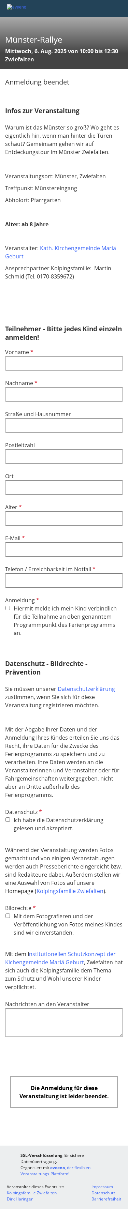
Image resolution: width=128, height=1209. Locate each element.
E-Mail (14, 538)
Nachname (20, 383)
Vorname (18, 352)
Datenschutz (23, 812)
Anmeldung (21, 600)
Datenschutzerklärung (86, 689)
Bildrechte (19, 908)
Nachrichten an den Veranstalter (47, 1004)
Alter (12, 507)
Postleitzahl (20, 445)
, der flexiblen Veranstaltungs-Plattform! (55, 1171)
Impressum (102, 1187)
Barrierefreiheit (106, 1199)
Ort (9, 476)
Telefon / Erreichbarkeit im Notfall (49, 569)
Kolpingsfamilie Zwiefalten (70, 891)
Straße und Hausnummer (38, 414)
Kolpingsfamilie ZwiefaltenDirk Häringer (32, 1196)
